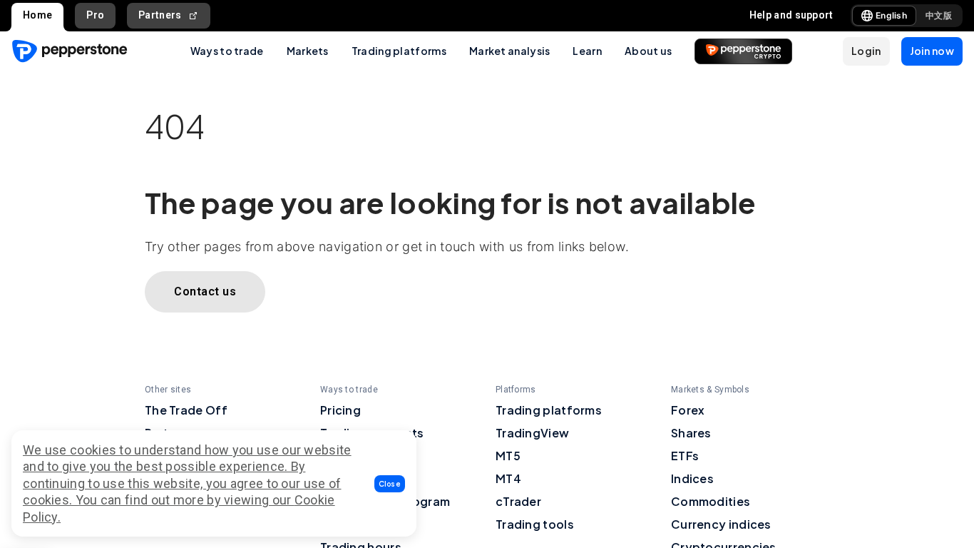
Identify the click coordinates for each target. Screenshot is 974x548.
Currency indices (721, 524)
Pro (95, 15)
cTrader (518, 501)
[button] (390, 483)
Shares (691, 432)
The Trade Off (186, 409)
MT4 (508, 478)
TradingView (532, 432)
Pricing (340, 409)
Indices (692, 478)
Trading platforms (399, 50)
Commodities (710, 501)
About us (648, 50)
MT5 (508, 455)
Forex (688, 409)
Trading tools (535, 524)
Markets (308, 50)
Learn (587, 50)
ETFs (685, 455)
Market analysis (509, 50)
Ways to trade (227, 50)
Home (37, 15)
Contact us (205, 291)
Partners (159, 15)
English (891, 15)
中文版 (939, 15)
